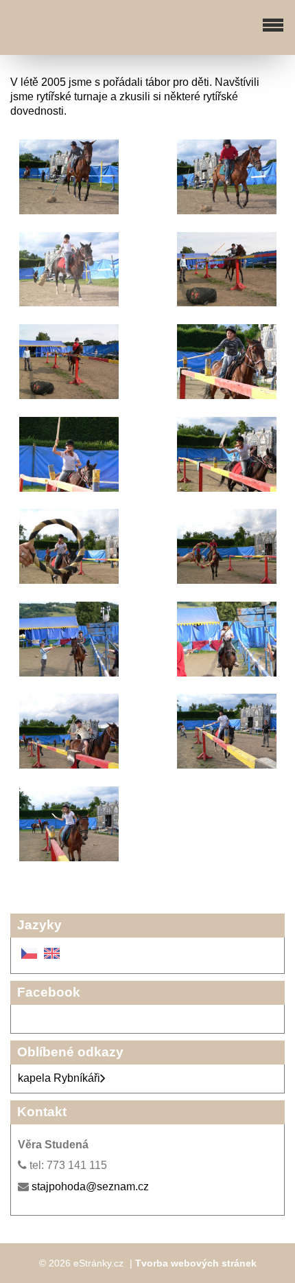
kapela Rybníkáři (59, 1078)
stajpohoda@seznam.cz (90, 1186)
